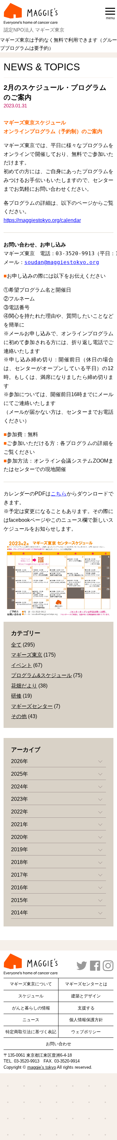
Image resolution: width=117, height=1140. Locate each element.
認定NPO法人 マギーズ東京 (34, 30)
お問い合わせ (58, 1043)
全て (16, 644)
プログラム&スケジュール (41, 675)
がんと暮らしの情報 (31, 1008)
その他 (19, 716)
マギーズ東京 (26, 655)
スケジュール (31, 996)
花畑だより (24, 685)
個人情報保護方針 (86, 1019)
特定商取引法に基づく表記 (31, 1031)
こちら (58, 493)
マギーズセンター (32, 706)
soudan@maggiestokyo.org (61, 262)
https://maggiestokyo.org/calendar (42, 220)
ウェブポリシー (86, 1031)
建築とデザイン (86, 996)
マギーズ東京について (31, 983)
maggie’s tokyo (41, 1067)
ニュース (30, 1019)
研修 (16, 696)
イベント (21, 665)
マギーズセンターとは (86, 983)
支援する (86, 1008)
